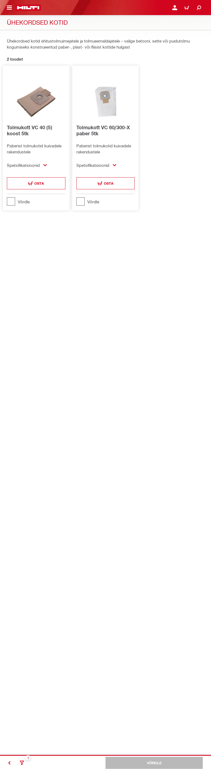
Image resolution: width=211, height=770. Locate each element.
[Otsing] (199, 8)
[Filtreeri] (22, 763)
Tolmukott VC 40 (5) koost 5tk (29, 130)
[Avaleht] (28, 8)
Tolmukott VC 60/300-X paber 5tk (103, 130)
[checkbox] (36, 201)
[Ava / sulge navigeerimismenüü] (9, 8)
